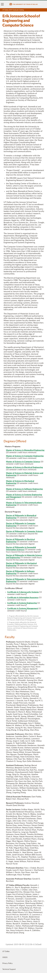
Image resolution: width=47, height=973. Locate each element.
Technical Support (9, 969)
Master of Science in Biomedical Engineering (25, 450)
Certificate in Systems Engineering (22, 603)
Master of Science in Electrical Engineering (24, 467)
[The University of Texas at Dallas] (23, 4)
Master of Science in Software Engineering (24, 489)
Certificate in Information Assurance (22, 597)
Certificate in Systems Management (22, 608)
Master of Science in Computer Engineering (25, 456)
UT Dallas (6, 951)
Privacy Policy (7, 963)
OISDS (4, 957)
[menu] (2, 4)
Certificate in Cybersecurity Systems (23, 592)
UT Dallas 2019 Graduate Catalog (13, 10)
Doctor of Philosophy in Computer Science (24, 531)
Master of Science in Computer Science (23, 462)
